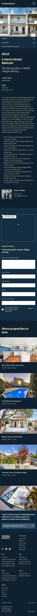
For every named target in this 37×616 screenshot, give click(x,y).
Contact (4, 596)
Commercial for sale (8, 563)
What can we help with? (10, 258)
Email (4, 290)
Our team (5, 587)
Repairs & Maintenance (9, 578)
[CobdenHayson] (8, 4)
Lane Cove (22, 547)
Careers (4, 594)
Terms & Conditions (6, 602)
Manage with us (24, 573)
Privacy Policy (31, 602)
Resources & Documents (10, 46)
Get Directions (9, 217)
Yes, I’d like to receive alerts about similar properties (12, 309)
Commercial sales (24, 561)
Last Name (6, 281)
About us (5, 590)
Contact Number (8, 299)
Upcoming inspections (9, 559)
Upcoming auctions (8, 561)
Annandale (22, 538)
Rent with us (6, 573)
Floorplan (5, 42)
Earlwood (22, 545)
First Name (6, 272)
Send (30, 308)
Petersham (22, 549)
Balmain (21, 540)
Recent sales (23, 559)
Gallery (4, 38)
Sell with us (22, 557)
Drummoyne (22, 543)
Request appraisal (25, 563)
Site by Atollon (31, 611)
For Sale (4, 557)
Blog (3, 592)
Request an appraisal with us (14, 525)
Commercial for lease (9, 580)
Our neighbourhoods (8, 565)
